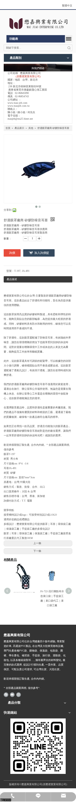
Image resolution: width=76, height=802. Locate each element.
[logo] (38, 23)
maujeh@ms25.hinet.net (20, 118)
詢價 (12, 252)
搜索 (69, 48)
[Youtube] (12, 694)
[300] (38, 746)
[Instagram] (18, 694)
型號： (10, 271)
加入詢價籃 (41, 252)
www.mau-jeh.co (16, 102)
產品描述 (12, 279)
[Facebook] (6, 694)
